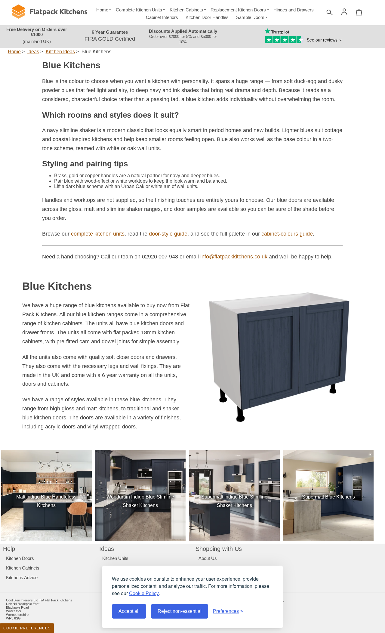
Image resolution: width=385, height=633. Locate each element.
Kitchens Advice (22, 577)
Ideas (33, 51)
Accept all (129, 611)
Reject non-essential (180, 611)
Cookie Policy (144, 593)
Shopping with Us (219, 548)
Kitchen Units (115, 558)
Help (9, 548)
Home (102, 9)
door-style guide (168, 234)
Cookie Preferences (27, 628)
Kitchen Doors (20, 558)
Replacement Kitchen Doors (238, 9)
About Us (208, 558)
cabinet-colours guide (287, 234)
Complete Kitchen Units (139, 9)
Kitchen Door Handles (207, 17)
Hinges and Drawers (293, 9)
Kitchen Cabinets (186, 9)
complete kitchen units (98, 234)
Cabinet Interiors (162, 17)
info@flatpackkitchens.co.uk (233, 257)
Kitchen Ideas (60, 51)
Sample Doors (250, 17)
